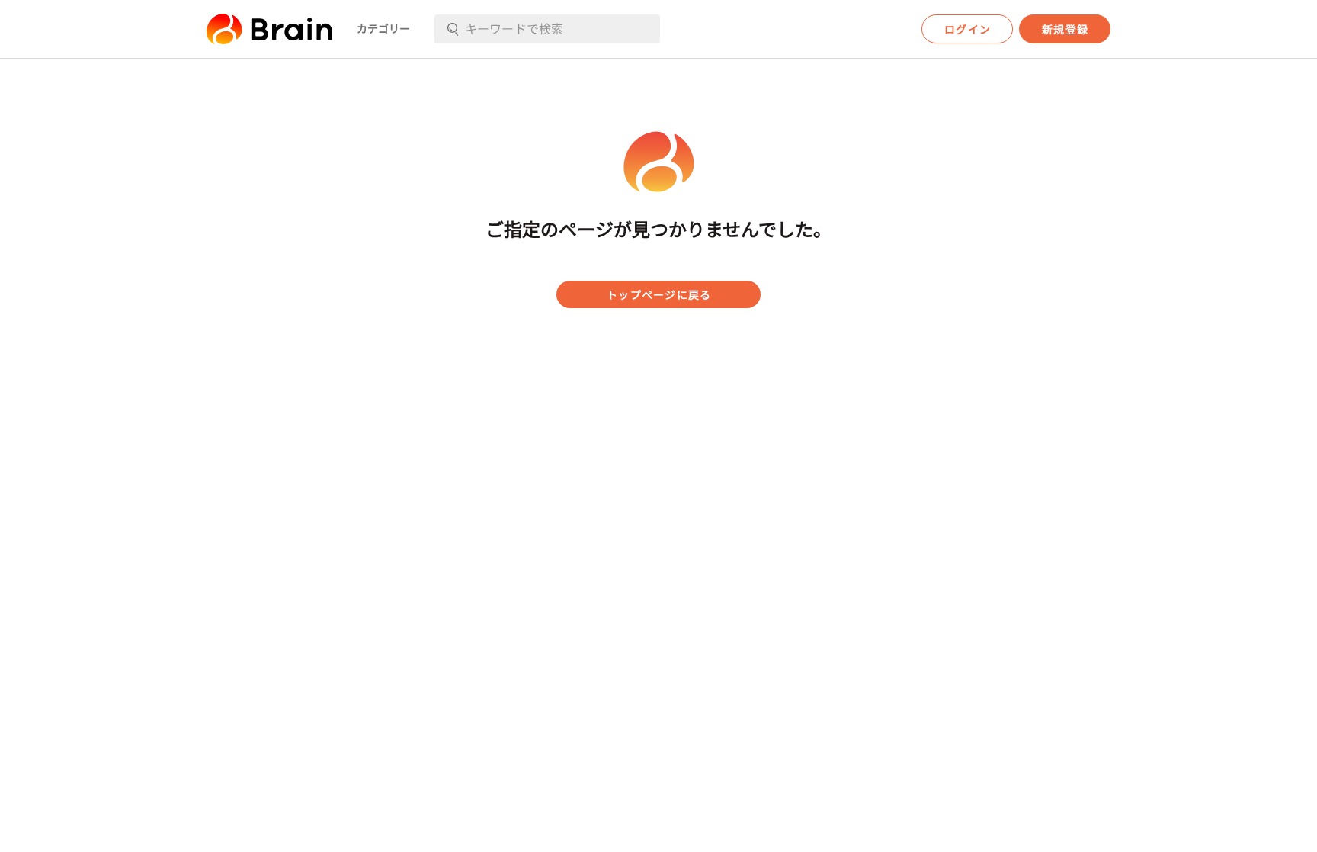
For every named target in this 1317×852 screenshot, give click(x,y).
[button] (269, 29)
